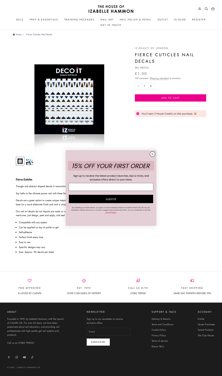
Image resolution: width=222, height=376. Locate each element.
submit (111, 199)
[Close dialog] (152, 154)
